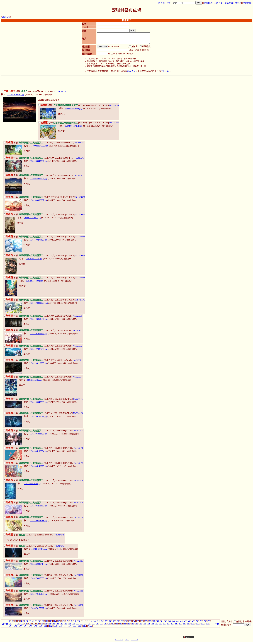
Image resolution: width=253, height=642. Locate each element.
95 (172, 623)
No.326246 (114, 123)
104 (10, 626)
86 (137, 623)
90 (153, 623)
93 (164, 623)
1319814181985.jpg (15, 94)
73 (85, 623)
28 (110, 621)
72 (81, 623)
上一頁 (5, 624)
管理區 (238, 3)
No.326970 (77, 316)
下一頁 (216, 624)
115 (65, 626)
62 (42, 623)
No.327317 (78, 463)
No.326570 (80, 197)
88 (145, 623)
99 (188, 623)
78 (105, 623)
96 (176, 623)
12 (47, 621)
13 (51, 621)
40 (158, 621)
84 (129, 623)
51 (201, 621)
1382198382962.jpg (34, 380)
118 (79, 626)
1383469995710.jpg (38, 564)
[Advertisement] (126, 83)
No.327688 (78, 575)
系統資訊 (228, 3)
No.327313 (78, 430)
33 (130, 621)
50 (197, 621)
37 (146, 621)
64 (50, 623)
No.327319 (78, 502)
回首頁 (161, 3)
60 (34, 623)
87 (141, 623)
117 (74, 626)
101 (197, 623)
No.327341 (59, 535)
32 (126, 621)
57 (22, 623)
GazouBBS (119, 640)
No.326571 (80, 214)
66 (58, 623)
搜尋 (169, 3)
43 (170, 621)
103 (207, 623)
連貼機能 (146, 46)
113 (55, 626)
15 (59, 621)
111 (45, 626)
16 (63, 621)
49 (193, 621)
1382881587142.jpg (38, 549)
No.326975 (78, 399)
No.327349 (59, 546)
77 (101, 623)
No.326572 (80, 236)
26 (102, 621)
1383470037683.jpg (38, 578)
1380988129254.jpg (73, 126)
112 (50, 626)
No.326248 (79, 158)
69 (70, 623)
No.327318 (78, 480)
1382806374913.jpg (38, 520)
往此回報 (165, 71)
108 (30, 626)
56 (18, 623)
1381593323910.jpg (34, 259)
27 (106, 621)
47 (185, 621)
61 (38, 623)
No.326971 (77, 330)
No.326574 (80, 277)
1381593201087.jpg (32, 218)
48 (189, 621)
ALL (90, 626)
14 (55, 621)
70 (73, 623)
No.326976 (78, 413)
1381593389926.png (39, 303)
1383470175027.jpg (38, 608)
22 (87, 621)
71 (77, 623)
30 (118, 621)
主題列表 (218, 3)
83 (125, 623)
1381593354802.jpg (34, 281)
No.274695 (62, 91)
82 (121, 623)
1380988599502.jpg (38, 178)
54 (10, 623)
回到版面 (6, 17)
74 (89, 623)
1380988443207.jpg (38, 161)
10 (39, 621)
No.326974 (77, 377)
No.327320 (78, 517)
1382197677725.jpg (38, 333)
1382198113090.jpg (38, 363)
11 (43, 621)
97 (180, 623)
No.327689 (78, 591)
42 (166, 621)
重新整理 (247, 3)
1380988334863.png (39, 146)
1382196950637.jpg (38, 319)
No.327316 (78, 448)
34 (134, 621)
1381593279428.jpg (38, 240)
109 (35, 626)
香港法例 (131, 71)
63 (46, 623)
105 (15, 626)
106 (20, 626)
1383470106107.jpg (38, 594)
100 (192, 623)
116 (69, 626)
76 (97, 623)
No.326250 (79, 175)
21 (83, 621)
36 (142, 621)
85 (133, 623)
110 (40, 626)
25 (98, 621)
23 (90, 621)
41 (162, 621)
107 (25, 626)
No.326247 (79, 142)
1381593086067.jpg (38, 200)
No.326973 (77, 360)
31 (122, 621)
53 (209, 621)
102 (202, 623)
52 (205, 621)
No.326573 (80, 255)
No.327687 (78, 561)
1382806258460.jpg (38, 506)
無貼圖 (134, 46)
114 (60, 626)
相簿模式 (208, 3)
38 (150, 621)
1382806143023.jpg (38, 466)
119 (84, 626)
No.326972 (77, 346)
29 (114, 621)
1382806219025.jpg (32, 483)
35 (138, 621)
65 (54, 623)
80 (113, 623)
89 (149, 623)
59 (30, 623)
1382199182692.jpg (38, 416)
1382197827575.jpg (38, 349)
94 (168, 623)
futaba (127, 640)
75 (93, 623)
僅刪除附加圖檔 (243, 621)
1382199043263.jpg (38, 402)
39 (154, 621)
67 (62, 623)
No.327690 (78, 605)
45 (177, 621)
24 (94, 621)
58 (26, 623)
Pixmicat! (134, 640)
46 (181, 621)
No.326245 (114, 105)
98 (184, 623)
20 (79, 621)
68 (66, 623)
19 (75, 621)
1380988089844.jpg (73, 108)
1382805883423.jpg (38, 434)
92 (160, 623)
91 (156, 623)
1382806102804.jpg (38, 451)
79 (109, 623)
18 (71, 621)
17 (67, 621)
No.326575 (80, 300)
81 (117, 623)
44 (173, 621)
